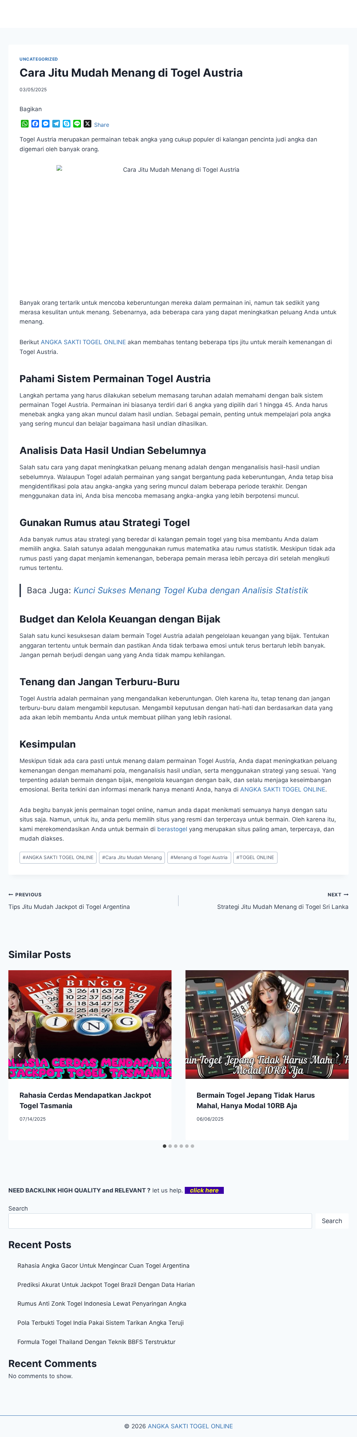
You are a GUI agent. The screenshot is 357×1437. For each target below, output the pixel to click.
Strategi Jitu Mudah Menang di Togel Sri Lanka (283, 901)
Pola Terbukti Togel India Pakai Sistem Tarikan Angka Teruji (100, 1322)
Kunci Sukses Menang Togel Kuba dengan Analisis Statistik (191, 590)
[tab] (164, 1146)
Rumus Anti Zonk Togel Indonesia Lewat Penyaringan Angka (102, 1303)
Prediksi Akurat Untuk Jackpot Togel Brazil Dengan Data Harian (106, 1284)
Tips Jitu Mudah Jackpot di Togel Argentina (69, 901)
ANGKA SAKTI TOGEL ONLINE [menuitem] (83, 342)
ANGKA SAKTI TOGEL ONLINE (58, 857)
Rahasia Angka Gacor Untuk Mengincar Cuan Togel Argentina (103, 1265)
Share (101, 124)
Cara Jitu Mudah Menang (132, 857)
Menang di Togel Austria (199, 857)
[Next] (337, 1055)
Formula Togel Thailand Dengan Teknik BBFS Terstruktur (96, 1341)
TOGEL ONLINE (255, 857)
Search (18, 1208)
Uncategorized (39, 59)
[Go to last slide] (19, 1055)
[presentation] (90, 1024)
